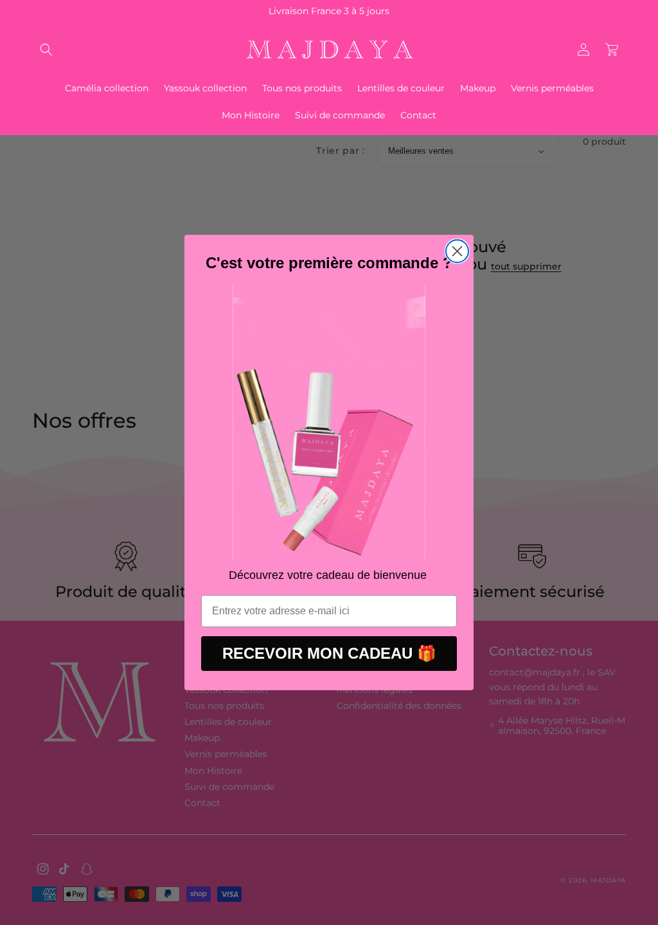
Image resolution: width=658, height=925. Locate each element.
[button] (46, 49)
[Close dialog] (457, 251)
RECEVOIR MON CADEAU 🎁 (329, 653)
